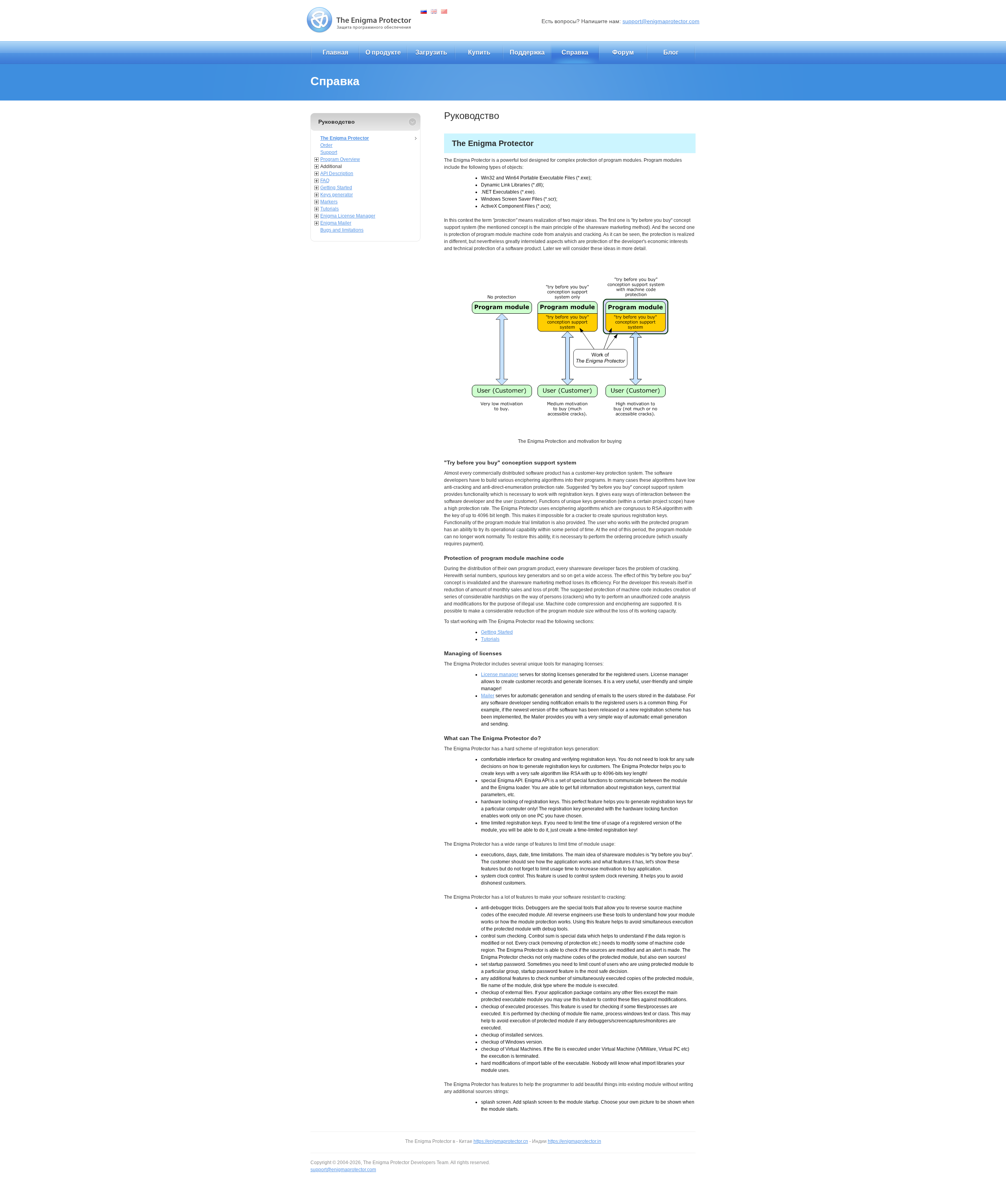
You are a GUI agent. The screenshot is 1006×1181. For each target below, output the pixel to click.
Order (326, 145)
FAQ (324, 180)
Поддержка (527, 52)
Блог (671, 52)
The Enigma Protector (344, 138)
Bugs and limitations (341, 230)
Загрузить (431, 52)
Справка (575, 52)
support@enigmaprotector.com (660, 21)
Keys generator (336, 194)
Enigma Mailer (335, 223)
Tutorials (329, 209)
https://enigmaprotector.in (574, 1141)
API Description (336, 173)
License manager (499, 674)
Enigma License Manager (347, 216)
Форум (623, 52)
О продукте (383, 52)
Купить (479, 52)
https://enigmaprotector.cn (501, 1141)
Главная (335, 52)
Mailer (487, 695)
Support (328, 152)
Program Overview (340, 159)
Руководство (336, 122)
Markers (329, 202)
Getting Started (336, 187)
